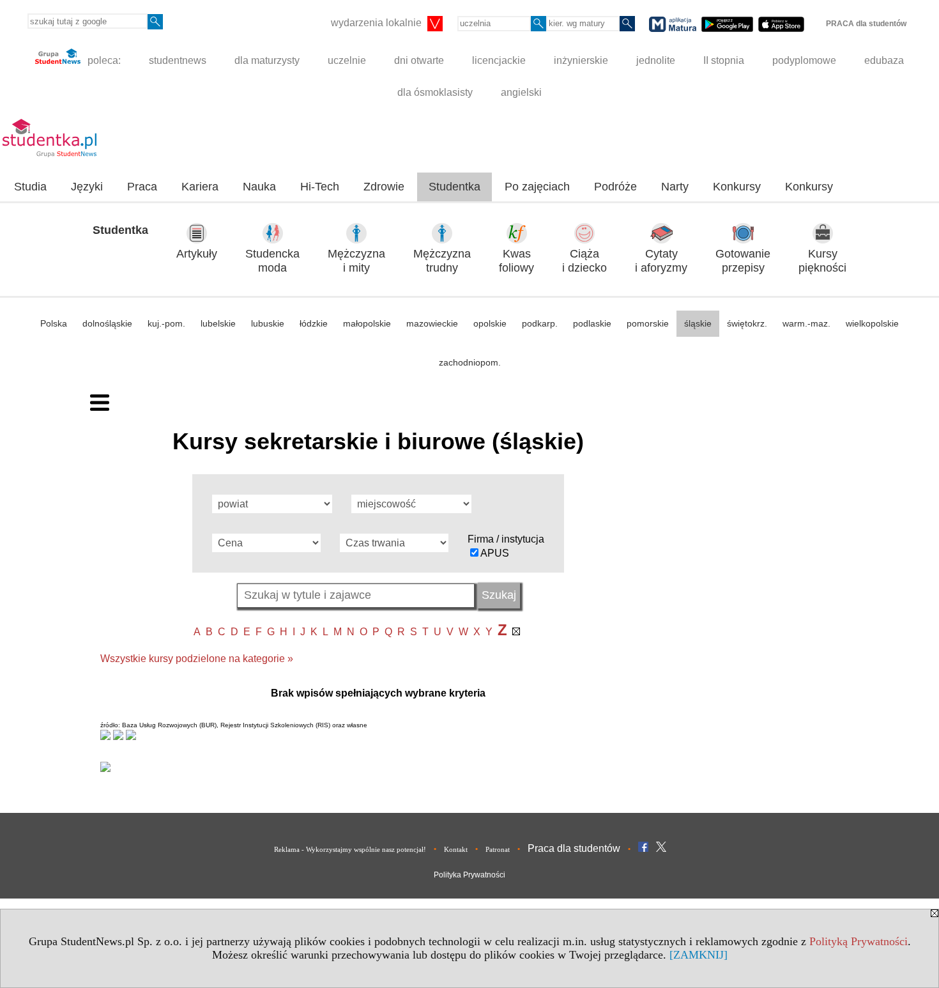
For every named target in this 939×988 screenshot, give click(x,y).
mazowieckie (432, 323)
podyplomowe (804, 60)
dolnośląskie (107, 323)
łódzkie (314, 323)
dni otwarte (419, 60)
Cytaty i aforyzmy (661, 261)
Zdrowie (383, 186)
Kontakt (456, 849)
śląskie (698, 323)
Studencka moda (272, 261)
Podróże (615, 186)
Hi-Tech (319, 186)
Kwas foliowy (516, 261)
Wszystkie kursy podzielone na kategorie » (196, 658)
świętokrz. (747, 323)
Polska (53, 323)
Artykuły (196, 253)
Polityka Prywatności (469, 874)
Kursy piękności (822, 261)
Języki (87, 186)
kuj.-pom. (166, 323)
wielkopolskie (872, 323)
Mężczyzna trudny (442, 261)
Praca (142, 186)
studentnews (177, 60)
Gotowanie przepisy (742, 261)
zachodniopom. (470, 362)
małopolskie (367, 323)
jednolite (655, 60)
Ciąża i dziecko (584, 261)
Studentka (454, 186)
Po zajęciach (537, 186)
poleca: (103, 60)
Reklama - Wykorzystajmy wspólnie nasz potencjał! (350, 849)
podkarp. (540, 323)
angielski (521, 92)
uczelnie (347, 60)
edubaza (884, 60)
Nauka (259, 186)
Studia (30, 186)
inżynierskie (581, 60)
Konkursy (737, 186)
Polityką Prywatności (858, 941)
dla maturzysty (267, 60)
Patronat (497, 849)
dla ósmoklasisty (435, 92)
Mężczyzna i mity (356, 261)
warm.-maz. (806, 323)
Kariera (199, 186)
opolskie (490, 323)
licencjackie (499, 60)
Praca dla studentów (574, 848)
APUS (494, 553)
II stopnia (723, 60)
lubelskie (218, 323)
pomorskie (648, 323)
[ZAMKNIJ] (698, 954)
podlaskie (592, 323)
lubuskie (267, 323)
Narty (675, 186)
